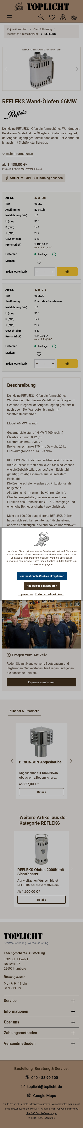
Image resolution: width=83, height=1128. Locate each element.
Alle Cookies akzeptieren (42, 585)
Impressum (25, 594)
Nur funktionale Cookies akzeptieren (41, 576)
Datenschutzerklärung (50, 594)
